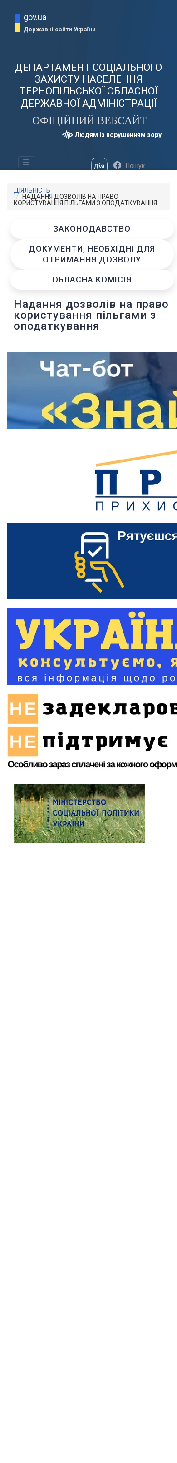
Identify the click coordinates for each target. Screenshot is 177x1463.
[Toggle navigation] (26, 162)
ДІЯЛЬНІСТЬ (32, 190)
